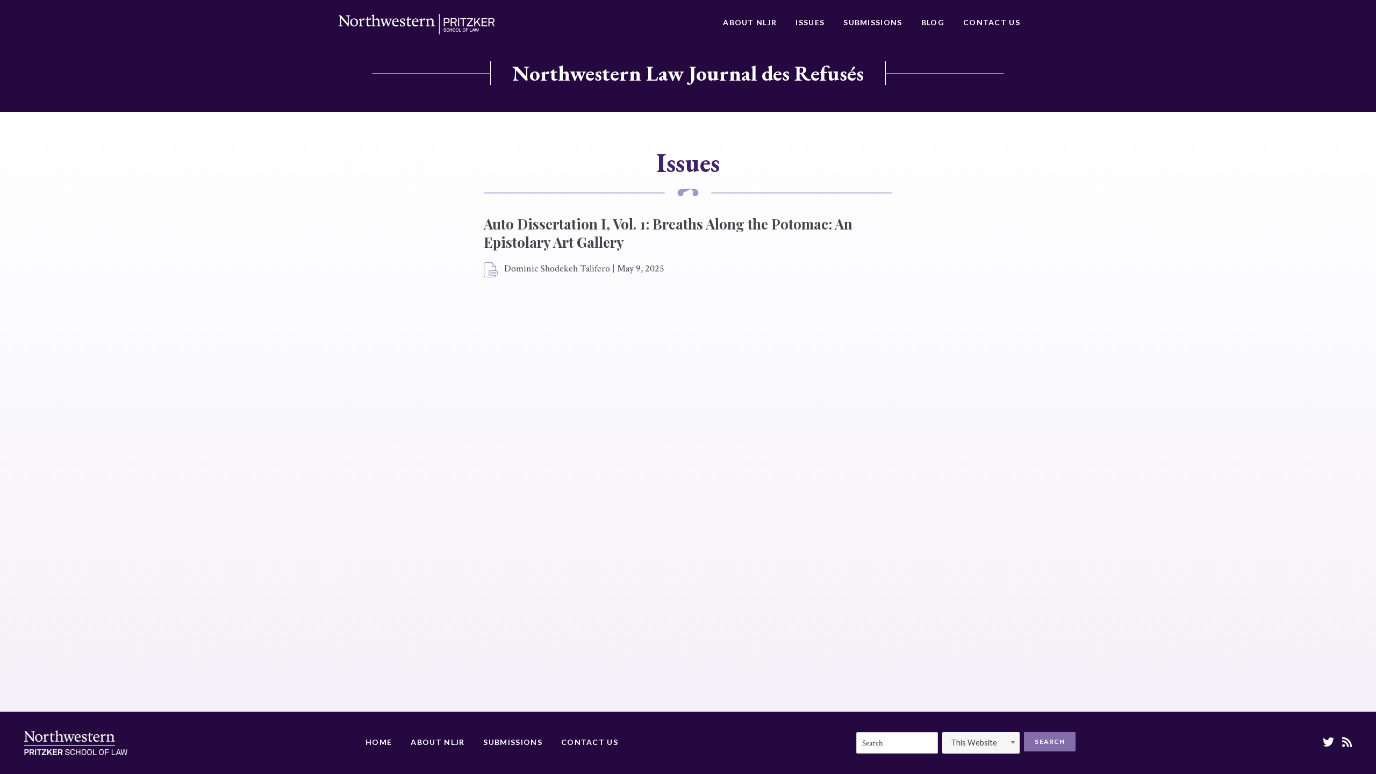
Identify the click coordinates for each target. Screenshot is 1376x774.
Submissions (872, 22)
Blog (932, 22)
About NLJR (750, 22)
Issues (810, 22)
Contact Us (991, 22)
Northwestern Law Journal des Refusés (688, 73)
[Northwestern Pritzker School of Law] (416, 24)
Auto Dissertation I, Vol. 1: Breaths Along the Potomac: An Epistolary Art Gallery (668, 233)
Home (379, 742)
